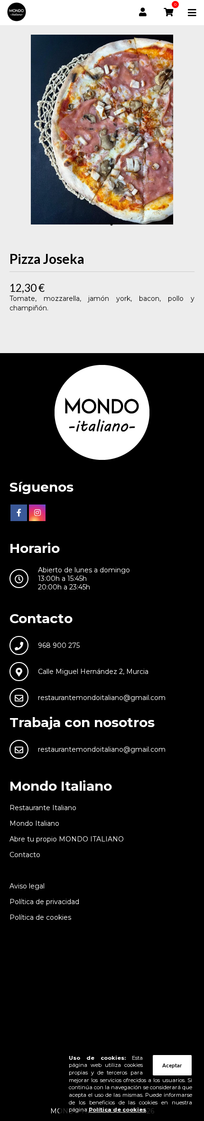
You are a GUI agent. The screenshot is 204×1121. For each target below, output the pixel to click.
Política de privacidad (44, 901)
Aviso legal (27, 886)
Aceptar (172, 1065)
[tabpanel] (102, 129)
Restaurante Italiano (42, 807)
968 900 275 (59, 645)
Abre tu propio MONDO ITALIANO (66, 839)
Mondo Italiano (34, 823)
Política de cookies (40, 917)
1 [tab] (111, 224)
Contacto (24, 854)
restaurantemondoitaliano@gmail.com (102, 697)
